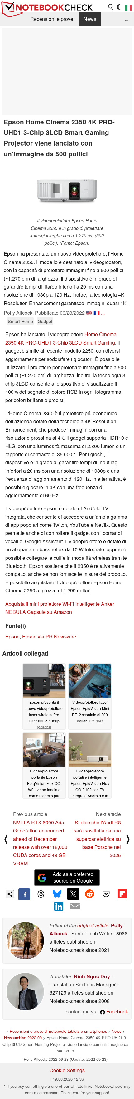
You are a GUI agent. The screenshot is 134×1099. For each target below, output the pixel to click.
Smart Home (20, 321)
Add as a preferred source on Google (73, 877)
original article (92, 925)
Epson (12, 636)
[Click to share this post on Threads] (40, 894)
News (90, 18)
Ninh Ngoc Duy (92, 976)
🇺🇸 (89, 312)
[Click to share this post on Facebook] (24, 894)
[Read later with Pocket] (106, 894)
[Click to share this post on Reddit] (90, 894)
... (126, 18)
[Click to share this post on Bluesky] (57, 894)
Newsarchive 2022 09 (23, 1038)
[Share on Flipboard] (122, 894)
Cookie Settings (67, 1070)
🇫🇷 (96, 312)
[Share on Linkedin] (59, 906)
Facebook (116, 1011)
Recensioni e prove (51, 18)
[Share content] (10, 894)
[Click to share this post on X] (73, 894)
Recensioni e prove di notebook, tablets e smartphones (58, 1031)
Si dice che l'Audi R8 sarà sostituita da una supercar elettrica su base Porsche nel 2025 (97, 839)
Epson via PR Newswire (49, 636)
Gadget (45, 321)
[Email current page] (75, 906)
